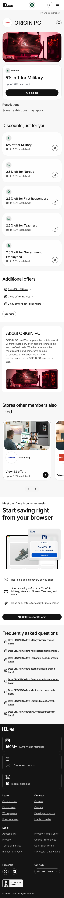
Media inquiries (42, 819)
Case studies (9, 801)
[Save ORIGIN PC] (59, 22)
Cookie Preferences (45, 839)
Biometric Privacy (12, 851)
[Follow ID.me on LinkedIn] (14, 871)
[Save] (45, 426)
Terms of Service (11, 845)
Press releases (10, 819)
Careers (38, 801)
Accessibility (9, 833)
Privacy (6, 839)
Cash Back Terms (44, 845)
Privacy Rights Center (46, 833)
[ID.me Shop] (10, 5)
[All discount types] (32, 5)
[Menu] (57, 5)
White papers (9, 813)
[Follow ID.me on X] (5, 871)
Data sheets (8, 807)
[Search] (50, 5)
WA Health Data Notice (47, 851)
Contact (38, 807)
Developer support (44, 813)
